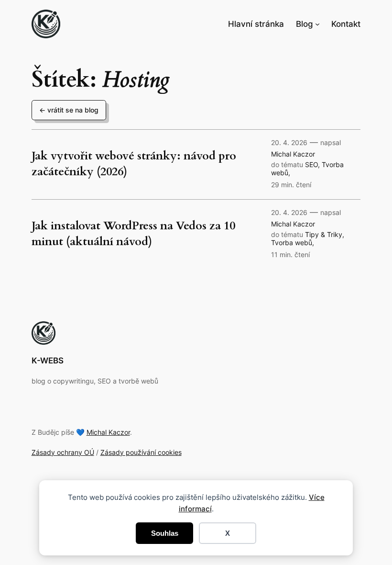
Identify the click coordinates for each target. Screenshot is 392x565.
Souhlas (164, 533)
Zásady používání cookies (141, 452)
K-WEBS (48, 360)
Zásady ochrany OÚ (63, 452)
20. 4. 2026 (289, 142)
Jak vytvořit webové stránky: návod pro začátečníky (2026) (134, 164)
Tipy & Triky (323, 234)
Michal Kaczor (293, 154)
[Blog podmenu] (317, 24)
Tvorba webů (291, 242)
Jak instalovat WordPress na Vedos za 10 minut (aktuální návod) (133, 233)
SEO (311, 164)
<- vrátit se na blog (68, 110)
